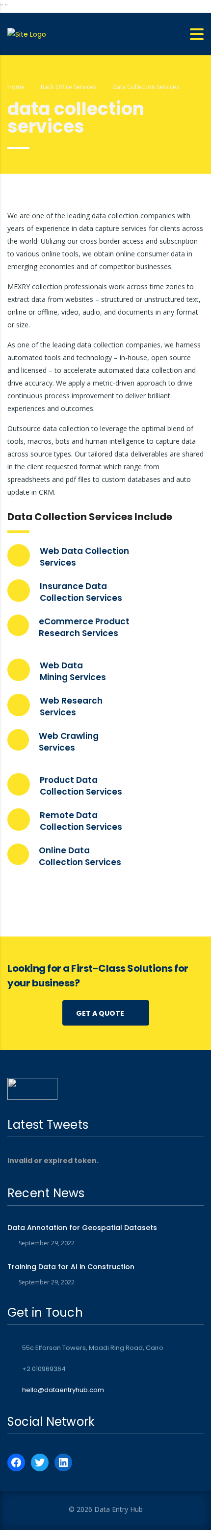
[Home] (26, 34)
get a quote (100, 1013)
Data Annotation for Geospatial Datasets (82, 1228)
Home (16, 87)
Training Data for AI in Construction (70, 1267)
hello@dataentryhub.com (63, 1389)
